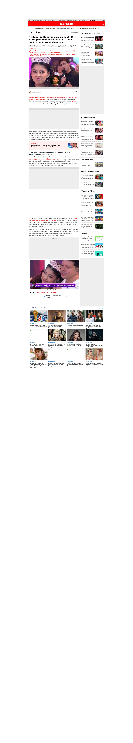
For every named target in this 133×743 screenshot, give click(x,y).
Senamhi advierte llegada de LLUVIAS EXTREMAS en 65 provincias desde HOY (88, 184)
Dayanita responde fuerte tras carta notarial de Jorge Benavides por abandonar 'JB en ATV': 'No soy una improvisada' (45, 146)
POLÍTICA (42, 28)
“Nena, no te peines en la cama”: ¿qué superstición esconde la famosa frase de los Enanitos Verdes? (87, 146)
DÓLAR (88, 28)
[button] (30, 24)
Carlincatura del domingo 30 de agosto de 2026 (87, 164)
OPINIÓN (48, 28)
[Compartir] (77, 91)
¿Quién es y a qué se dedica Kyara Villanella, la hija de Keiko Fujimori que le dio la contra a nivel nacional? (87, 153)
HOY (29, 20)
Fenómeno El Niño (86, 20)
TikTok (47, 292)
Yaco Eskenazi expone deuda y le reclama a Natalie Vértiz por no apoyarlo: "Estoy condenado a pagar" (52, 54)
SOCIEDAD (59, 28)
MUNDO (64, 28)
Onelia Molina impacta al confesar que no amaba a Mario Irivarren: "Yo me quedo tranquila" (87, 131)
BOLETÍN (96, 28)
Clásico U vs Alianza (52, 20)
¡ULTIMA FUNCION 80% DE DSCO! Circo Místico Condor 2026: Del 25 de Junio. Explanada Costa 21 (88, 205)
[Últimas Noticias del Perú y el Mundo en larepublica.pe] (66, 24)
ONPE (79, 20)
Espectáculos (35, 32)
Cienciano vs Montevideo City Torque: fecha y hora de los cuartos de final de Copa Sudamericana (87, 178)
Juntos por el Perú (71, 20)
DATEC (92, 28)
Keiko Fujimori (62, 20)
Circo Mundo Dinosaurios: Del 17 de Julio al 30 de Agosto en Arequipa (87, 226)
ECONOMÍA (53, 28)
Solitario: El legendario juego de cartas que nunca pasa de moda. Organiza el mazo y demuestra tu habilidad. (88, 246)
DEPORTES (74, 28)
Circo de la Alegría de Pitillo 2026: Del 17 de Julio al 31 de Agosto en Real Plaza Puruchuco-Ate (87, 219)
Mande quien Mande (41, 292)
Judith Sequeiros (36, 92)
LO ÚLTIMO (37, 28)
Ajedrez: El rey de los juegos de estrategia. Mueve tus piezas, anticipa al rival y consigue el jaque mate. (87, 254)
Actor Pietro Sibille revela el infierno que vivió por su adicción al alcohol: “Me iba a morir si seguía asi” (88, 40)
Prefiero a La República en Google (53, 296)
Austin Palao (32, 48)
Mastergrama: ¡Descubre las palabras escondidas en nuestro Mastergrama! (88, 238)
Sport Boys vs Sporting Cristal (39, 20)
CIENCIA (69, 28)
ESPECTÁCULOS (82, 28)
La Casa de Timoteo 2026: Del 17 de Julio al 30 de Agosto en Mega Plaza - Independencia (87, 212)
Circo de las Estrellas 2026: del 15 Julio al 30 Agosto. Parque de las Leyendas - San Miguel (87, 197)
